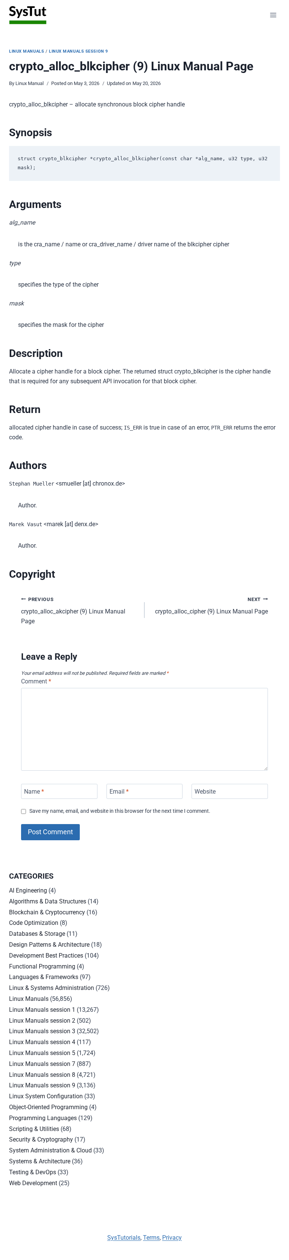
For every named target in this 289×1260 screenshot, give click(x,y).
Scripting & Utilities (34, 1128)
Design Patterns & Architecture (49, 944)
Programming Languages (43, 1118)
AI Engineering (28, 890)
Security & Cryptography (41, 1139)
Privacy (172, 1237)
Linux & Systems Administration (51, 987)
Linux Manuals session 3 (42, 1031)
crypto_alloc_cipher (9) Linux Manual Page (211, 606)
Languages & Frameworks (43, 977)
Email (119, 791)
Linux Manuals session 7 (42, 1063)
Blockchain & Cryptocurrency (47, 912)
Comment (36, 681)
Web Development (33, 1183)
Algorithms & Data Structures (47, 901)
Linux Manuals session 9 (78, 51)
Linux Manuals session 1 (42, 1009)
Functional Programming (42, 966)
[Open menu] (273, 15)
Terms (151, 1237)
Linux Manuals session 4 (42, 1042)
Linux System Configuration (46, 1096)
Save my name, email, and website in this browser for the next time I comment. (119, 811)
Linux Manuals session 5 (42, 1053)
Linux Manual (29, 83)
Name (34, 791)
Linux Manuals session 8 (42, 1074)
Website (205, 791)
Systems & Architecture (39, 1161)
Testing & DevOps (32, 1172)
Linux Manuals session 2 (42, 1020)
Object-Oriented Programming (48, 1107)
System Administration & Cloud (50, 1150)
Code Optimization (33, 922)
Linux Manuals (26, 51)
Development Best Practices (46, 955)
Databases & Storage (37, 933)
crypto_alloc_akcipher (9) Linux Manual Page (73, 611)
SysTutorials (123, 1237)
